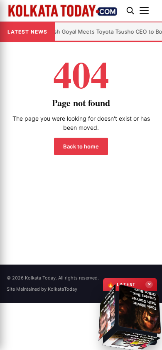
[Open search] (130, 10)
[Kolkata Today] (63, 10)
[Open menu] (147, 10)
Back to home (81, 146)
